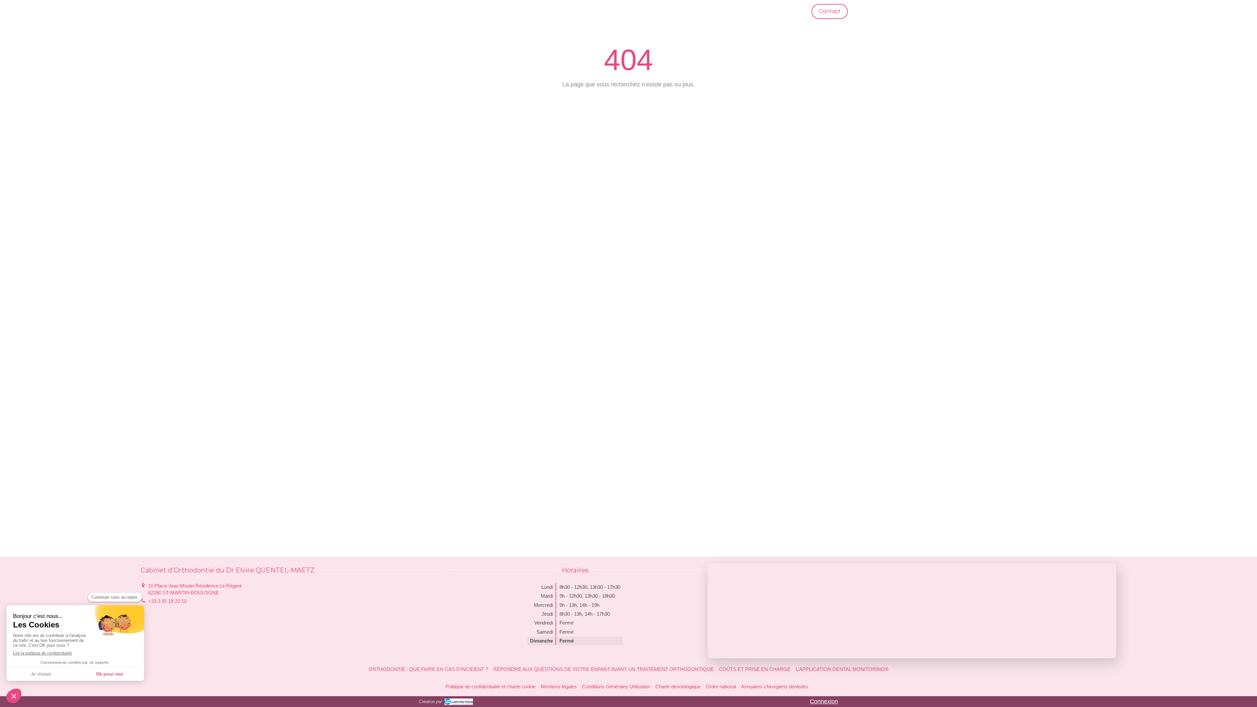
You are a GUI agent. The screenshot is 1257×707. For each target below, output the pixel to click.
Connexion (824, 701)
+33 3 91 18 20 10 (167, 601)
